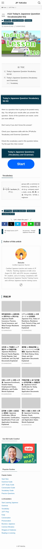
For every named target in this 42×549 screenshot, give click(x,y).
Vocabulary (28, 20)
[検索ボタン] (39, 3)
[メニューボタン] (3, 3)
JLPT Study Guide (8, 485)
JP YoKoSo (21, 3)
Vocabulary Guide (8, 490)
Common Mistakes (8, 527)
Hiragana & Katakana (9, 530)
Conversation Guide (8, 488)
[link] (21, 284)
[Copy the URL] (37, 224)
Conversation (6, 518)
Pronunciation (6, 521)
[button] (5, 224)
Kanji (3, 515)
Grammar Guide (7, 482)
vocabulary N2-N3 (7, 23)
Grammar (5, 506)
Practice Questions (17, 20)
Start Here (5, 479)
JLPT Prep (7, 20)
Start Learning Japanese (10, 502)
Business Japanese (8, 524)
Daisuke (21, 263)
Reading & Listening (8, 533)
